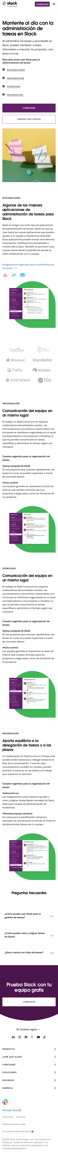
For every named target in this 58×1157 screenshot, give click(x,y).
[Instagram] (19, 1037)
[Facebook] (26, 1037)
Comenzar (42, 4)
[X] (32, 1037)
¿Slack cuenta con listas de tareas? (24, 952)
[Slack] (9, 4)
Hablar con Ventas (29, 119)
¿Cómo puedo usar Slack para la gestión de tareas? (23, 915)
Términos (20, 1117)
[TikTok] (44, 1037)
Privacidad (7, 1117)
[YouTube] (38, 1037)
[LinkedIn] (13, 1037)
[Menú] (54, 4)
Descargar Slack (10, 1110)
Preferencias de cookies (14, 1124)
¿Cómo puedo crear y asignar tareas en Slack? (25, 935)
